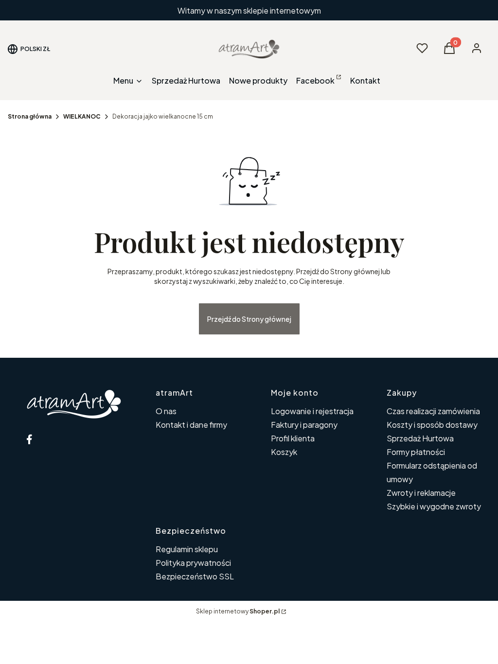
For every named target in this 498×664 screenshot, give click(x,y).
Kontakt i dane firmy (191, 424)
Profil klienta (293, 438)
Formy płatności (416, 452)
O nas (166, 411)
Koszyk (284, 452)
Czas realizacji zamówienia (433, 411)
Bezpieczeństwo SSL (195, 576)
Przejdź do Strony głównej (249, 319)
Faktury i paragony (304, 424)
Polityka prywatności (193, 563)
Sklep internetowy (238, 611)
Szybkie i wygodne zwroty (434, 506)
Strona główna (30, 116)
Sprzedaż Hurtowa (420, 438)
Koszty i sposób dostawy (432, 424)
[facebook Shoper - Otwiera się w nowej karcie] (29, 439)
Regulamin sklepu (187, 549)
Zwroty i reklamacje (421, 493)
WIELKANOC (82, 116)
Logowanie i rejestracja (312, 411)
